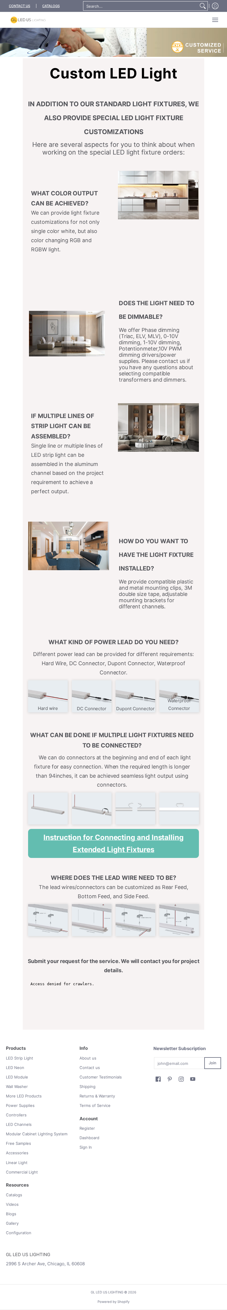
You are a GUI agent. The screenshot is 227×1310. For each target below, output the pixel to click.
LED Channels (19, 1124)
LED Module (17, 1077)
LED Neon (15, 1067)
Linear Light (16, 1162)
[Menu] (215, 20)
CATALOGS (51, 6)
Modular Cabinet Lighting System (36, 1133)
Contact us (90, 1067)
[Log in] (215, 6)
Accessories (17, 1152)
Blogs (11, 1213)
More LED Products (24, 1096)
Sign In (86, 1147)
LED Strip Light (19, 1058)
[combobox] (140, 5)
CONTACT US (19, 6)
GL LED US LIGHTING (107, 1292)
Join (212, 1062)
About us (88, 1058)
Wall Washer (17, 1086)
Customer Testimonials (101, 1077)
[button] (158, 1079)
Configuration (18, 1232)
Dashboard (89, 1137)
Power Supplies (20, 1105)
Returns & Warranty (97, 1096)
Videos (12, 1204)
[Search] (202, 5)
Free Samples (18, 1143)
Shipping (87, 1086)
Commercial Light (22, 1172)
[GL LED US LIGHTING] (28, 20)
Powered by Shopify (113, 1302)
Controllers (16, 1115)
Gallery (12, 1223)
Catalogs (14, 1194)
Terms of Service (95, 1105)
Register (87, 1128)
